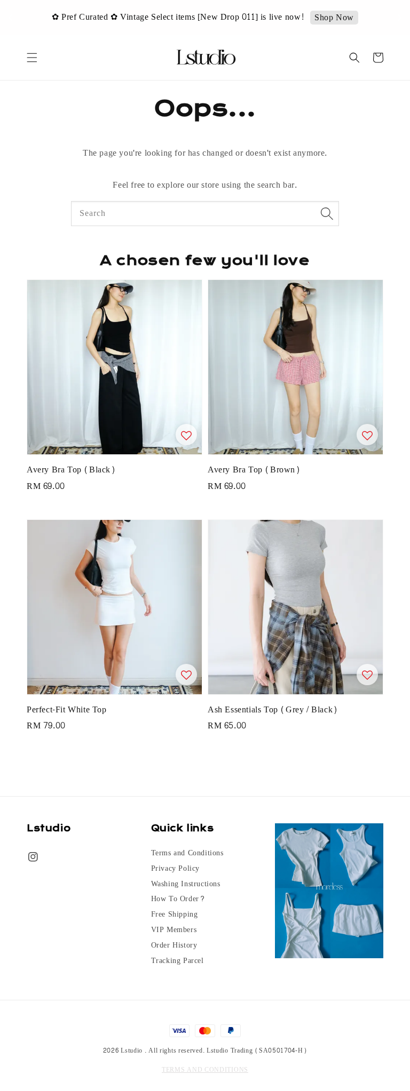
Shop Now (334, 18)
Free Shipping (174, 914)
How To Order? (178, 899)
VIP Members (174, 930)
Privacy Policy (175, 868)
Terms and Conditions (187, 854)
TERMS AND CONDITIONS (205, 1070)
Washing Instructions (185, 884)
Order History (174, 945)
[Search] (326, 213)
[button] (32, 57)
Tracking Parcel (177, 960)
